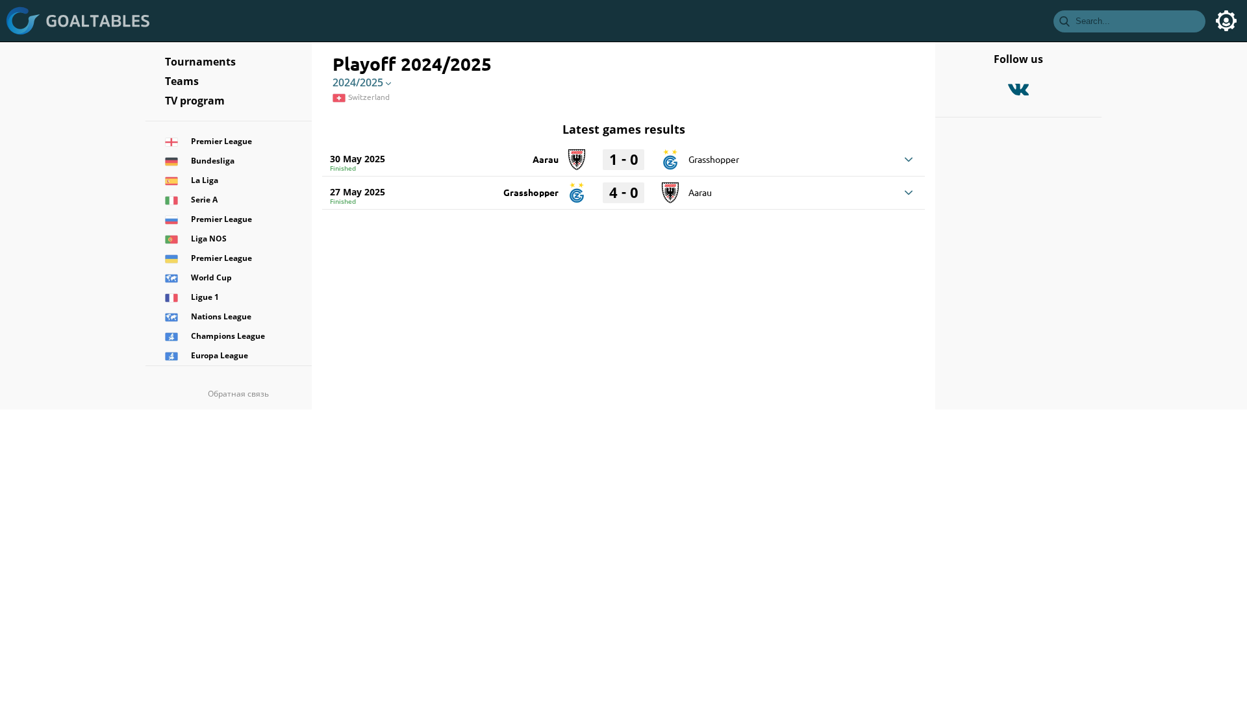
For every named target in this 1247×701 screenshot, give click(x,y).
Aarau (546, 159)
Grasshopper (713, 159)
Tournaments (200, 62)
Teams (182, 81)
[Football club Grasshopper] (670, 155)
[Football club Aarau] (576, 155)
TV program (195, 100)
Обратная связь (238, 393)
